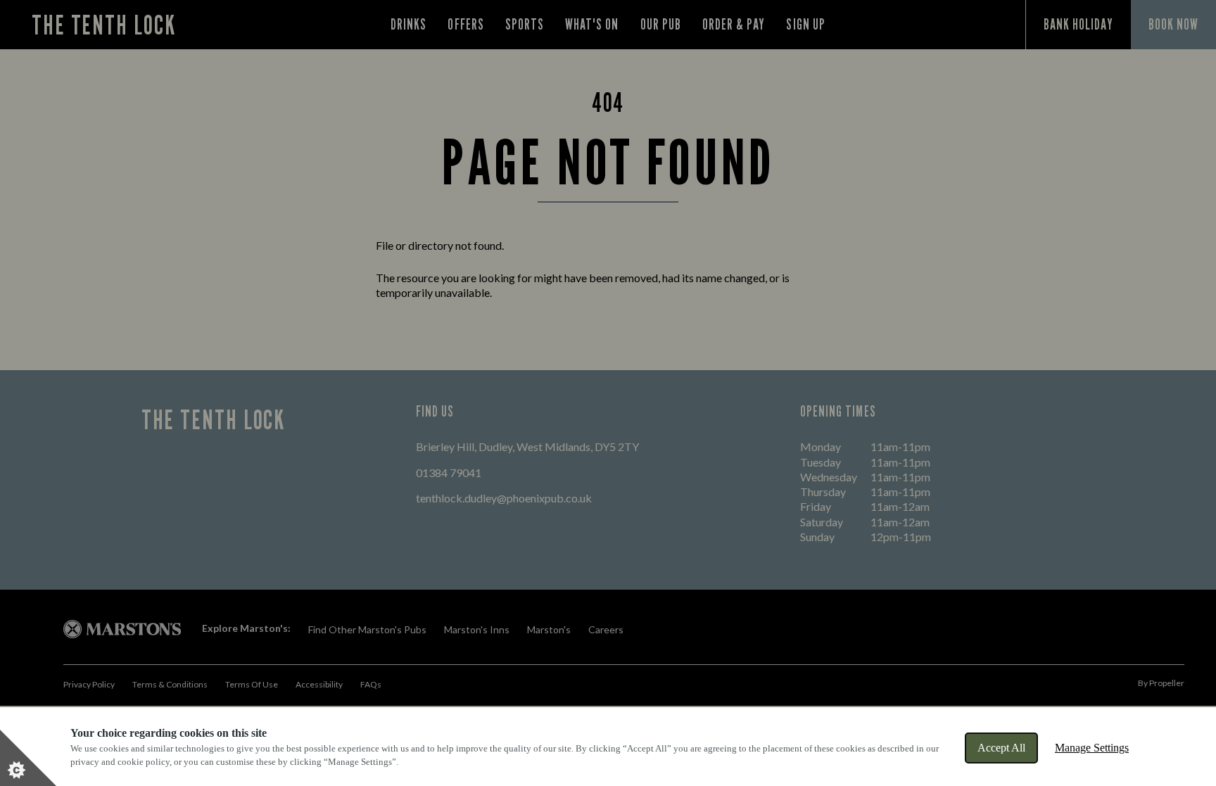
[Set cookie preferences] (28, 758)
